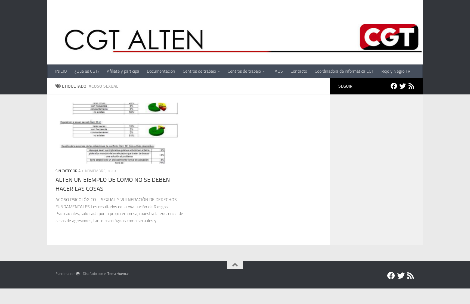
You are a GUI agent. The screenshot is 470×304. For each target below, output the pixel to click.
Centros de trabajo (199, 71)
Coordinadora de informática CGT (344, 71)
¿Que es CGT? (87, 71)
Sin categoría (68, 171)
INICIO (61, 71)
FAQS (278, 71)
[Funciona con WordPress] (78, 273)
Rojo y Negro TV (395, 71)
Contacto (298, 71)
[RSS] (411, 86)
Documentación (161, 71)
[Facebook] (394, 86)
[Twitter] (402, 86)
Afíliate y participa (123, 71)
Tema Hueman (118, 274)
